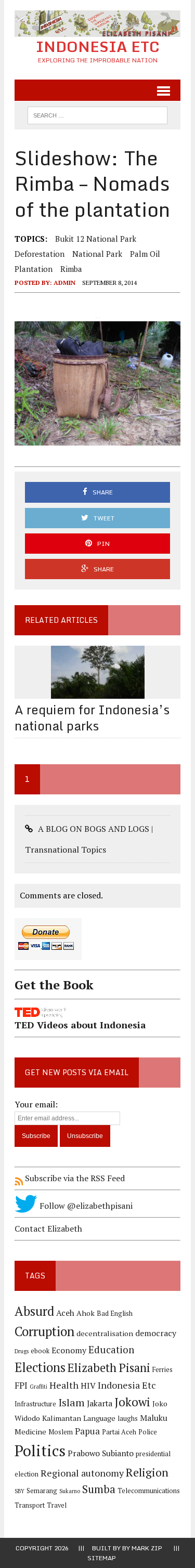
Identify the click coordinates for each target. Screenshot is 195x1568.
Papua (87, 1431)
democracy (155, 1333)
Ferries (162, 1369)
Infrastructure (35, 1404)
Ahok (85, 1313)
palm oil (145, 254)
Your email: (36, 1104)
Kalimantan (61, 1418)
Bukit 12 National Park (95, 238)
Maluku (153, 1418)
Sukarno (69, 1491)
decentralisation (104, 1333)
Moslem (60, 1432)
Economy (68, 1350)
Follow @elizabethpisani (85, 1205)
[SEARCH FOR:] (97, 114)
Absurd (34, 1311)
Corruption (44, 1331)
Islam (71, 1402)
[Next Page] (99, 317)
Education (111, 1349)
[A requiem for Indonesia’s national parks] (98, 691)
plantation (34, 269)
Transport (30, 1505)
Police (147, 1432)
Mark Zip (147, 1548)
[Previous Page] (96, 317)
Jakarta (99, 1403)
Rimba (71, 269)
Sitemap (101, 1558)
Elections (40, 1367)
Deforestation (39, 254)
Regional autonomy (82, 1473)
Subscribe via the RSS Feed (74, 1178)
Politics (40, 1450)
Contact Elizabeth (48, 1228)
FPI (21, 1385)
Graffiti (38, 1386)
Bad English (115, 1313)
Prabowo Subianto (101, 1453)
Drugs (22, 1351)
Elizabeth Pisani (109, 1367)
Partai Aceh (119, 1432)
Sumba (98, 1489)
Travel (57, 1505)
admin (64, 282)
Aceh (65, 1313)
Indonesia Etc (127, 1385)
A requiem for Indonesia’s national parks (92, 717)
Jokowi (132, 1401)
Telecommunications (149, 1490)
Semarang (42, 1490)
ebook (40, 1351)
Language (99, 1418)
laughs (128, 1418)
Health (64, 1385)
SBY (19, 1491)
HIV (88, 1385)
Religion (147, 1472)
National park (97, 254)
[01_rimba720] (97, 383)
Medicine (30, 1431)
